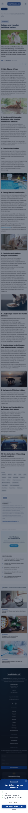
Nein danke (14, 809)
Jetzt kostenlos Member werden (14, 806)
